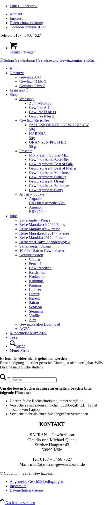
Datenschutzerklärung (26, 23)
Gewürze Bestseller (34, 120)
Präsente (25, 151)
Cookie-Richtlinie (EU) (27, 27)
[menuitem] (57, 14)
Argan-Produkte (31, 194)
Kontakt (16, 14)
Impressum (18, 18)
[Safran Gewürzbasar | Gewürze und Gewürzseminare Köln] (47, 60)
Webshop (26, 99)
